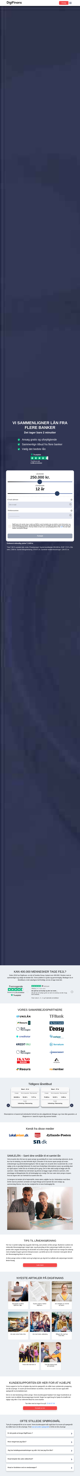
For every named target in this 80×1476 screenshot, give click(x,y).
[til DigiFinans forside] (14, 2)
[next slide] (71, 1105)
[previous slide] (8, 1105)
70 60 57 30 (51, 1403)
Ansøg (63, 3)
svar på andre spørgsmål (40, 1427)
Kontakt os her (40, 1408)
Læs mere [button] (40, 1265)
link (62, 527)
